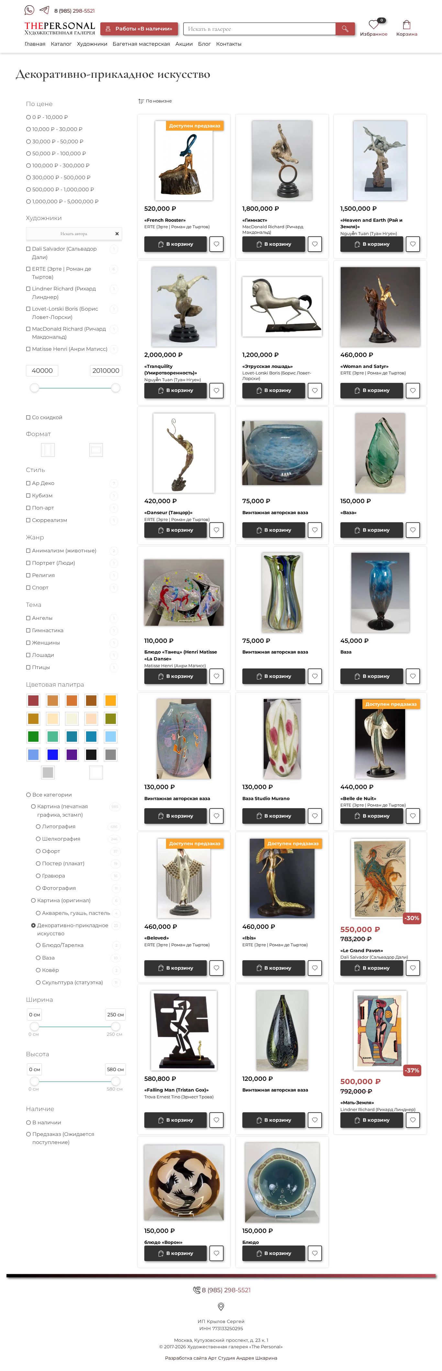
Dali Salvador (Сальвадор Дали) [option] (73, 253)
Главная (35, 44)
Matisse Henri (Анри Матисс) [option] (73, 349)
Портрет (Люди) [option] (73, 563)
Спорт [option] (73, 588)
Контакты (229, 44)
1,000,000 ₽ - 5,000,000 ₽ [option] (65, 201)
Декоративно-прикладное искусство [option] (77, 929)
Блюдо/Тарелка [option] (79, 945)
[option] (57, 449)
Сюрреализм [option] (73, 520)
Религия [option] (73, 575)
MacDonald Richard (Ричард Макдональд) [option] (73, 333)
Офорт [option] (79, 851)
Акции (184, 44)
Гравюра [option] (79, 876)
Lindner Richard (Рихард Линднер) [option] (73, 293)
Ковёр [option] (79, 970)
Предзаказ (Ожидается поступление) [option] (63, 1138)
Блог (204, 44)
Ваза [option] (79, 958)
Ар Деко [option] (73, 483)
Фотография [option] (79, 888)
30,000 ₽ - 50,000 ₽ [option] (57, 141)
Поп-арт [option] (73, 508)
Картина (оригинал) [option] (77, 900)
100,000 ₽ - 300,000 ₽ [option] (61, 165)
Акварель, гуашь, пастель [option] (79, 913)
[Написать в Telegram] (46, 11)
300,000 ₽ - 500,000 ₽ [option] (61, 177)
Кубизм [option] (73, 495)
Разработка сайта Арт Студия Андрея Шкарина (221, 1358)
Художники (92, 44)
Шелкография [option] (79, 839)
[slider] (34, 387)
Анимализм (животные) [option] (73, 551)
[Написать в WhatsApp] (32, 11)
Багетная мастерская (141, 44)
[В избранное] (216, 244)
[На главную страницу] (60, 28)
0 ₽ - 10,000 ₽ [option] (50, 117)
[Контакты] (221, 1307)
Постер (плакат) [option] (79, 863)
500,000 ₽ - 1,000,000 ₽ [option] (63, 189)
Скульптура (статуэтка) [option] (79, 982)
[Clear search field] (118, 233)
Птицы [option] (73, 667)
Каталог (61, 44)
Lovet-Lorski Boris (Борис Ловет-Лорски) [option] (73, 313)
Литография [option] (79, 826)
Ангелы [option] (73, 618)
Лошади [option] (73, 655)
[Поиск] (345, 28)
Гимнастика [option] (73, 630)
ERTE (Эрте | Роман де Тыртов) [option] (73, 273)
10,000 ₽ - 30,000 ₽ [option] (57, 129)
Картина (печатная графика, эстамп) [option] (77, 810)
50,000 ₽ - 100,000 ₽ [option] (59, 153)
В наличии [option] (46, 1122)
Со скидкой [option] (47, 417)
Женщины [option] (73, 643)
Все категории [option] (52, 795)
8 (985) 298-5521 (74, 11)
